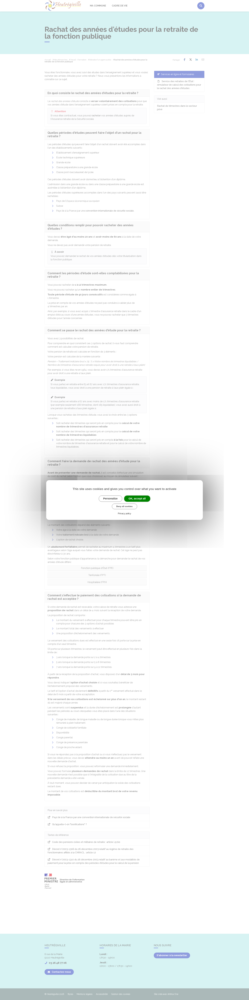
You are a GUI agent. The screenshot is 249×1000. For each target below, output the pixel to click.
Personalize (110, 498)
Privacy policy (124, 513)
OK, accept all (137, 498)
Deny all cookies (124, 506)
